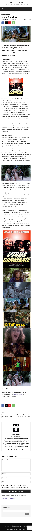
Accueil (2, 12)
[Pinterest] (9, 22)
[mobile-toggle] (2, 9)
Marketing (11, 525)
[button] (30, 9)
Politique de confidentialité (15, 526)
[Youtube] (23, 449)
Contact (27, 525)
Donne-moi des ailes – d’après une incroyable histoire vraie (7, 416)
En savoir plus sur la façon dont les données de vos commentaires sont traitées (14, 497)
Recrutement (21, 525)
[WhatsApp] (13, 22)
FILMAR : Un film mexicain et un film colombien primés (24, 415)
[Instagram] (14, 449)
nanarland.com (18, 394)
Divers (7, 12)
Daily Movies (5, 19)
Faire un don (25, 526)
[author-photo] (16, 432)
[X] (6, 22)
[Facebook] (2, 22)
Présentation (4, 525)
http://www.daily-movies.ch (16, 436)
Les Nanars (12, 12)
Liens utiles (6, 526)
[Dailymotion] (9, 449)
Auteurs (16, 525)
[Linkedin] (17, 449)
